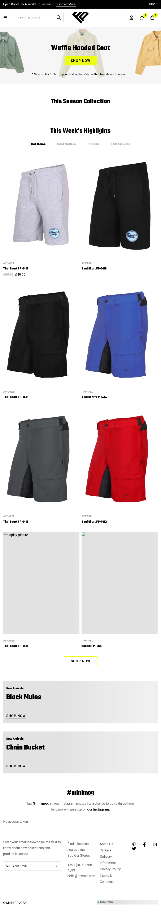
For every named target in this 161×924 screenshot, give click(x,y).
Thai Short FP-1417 (15, 268)
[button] (80, 661)
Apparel (8, 263)
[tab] (38, 144)
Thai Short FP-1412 (94, 521)
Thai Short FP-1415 (15, 397)
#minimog (80, 793)
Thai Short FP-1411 (15, 646)
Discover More (66, 4)
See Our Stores (79, 855)
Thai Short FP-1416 (94, 268)
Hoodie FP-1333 (92, 646)
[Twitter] (134, 849)
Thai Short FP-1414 (94, 397)
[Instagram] (155, 844)
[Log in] (131, 17)
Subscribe (56, 866)
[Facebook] (144, 844)
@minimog (40, 804)
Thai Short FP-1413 (15, 521)
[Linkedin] (134, 844)
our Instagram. (98, 809)
